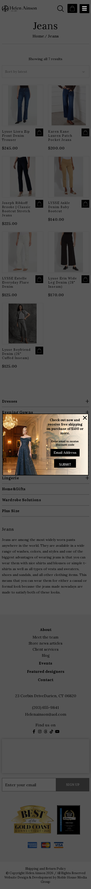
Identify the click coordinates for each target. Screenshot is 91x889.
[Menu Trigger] (84, 8)
